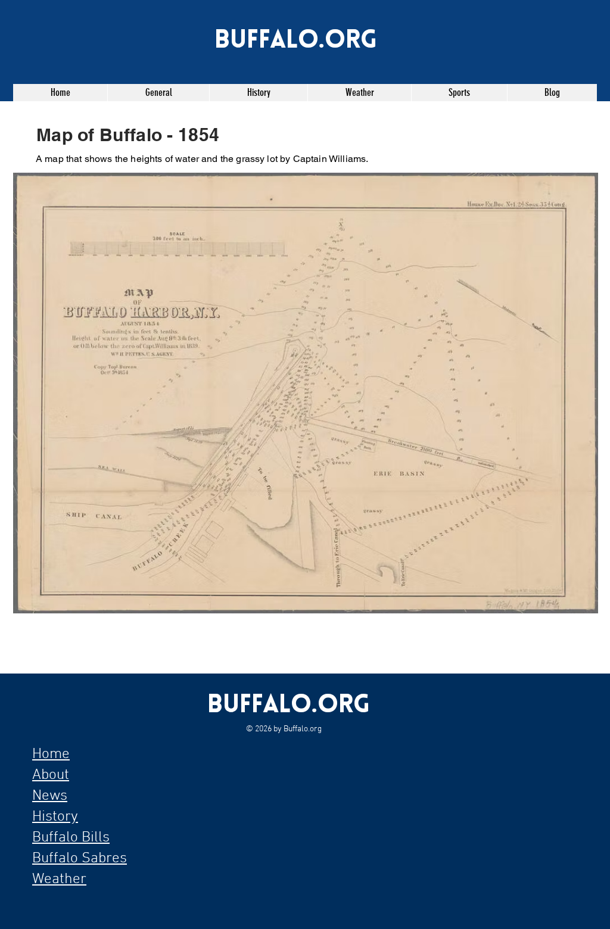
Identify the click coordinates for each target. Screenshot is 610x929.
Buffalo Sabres (79, 859)
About (50, 775)
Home (51, 754)
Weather (59, 880)
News (49, 796)
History (55, 817)
